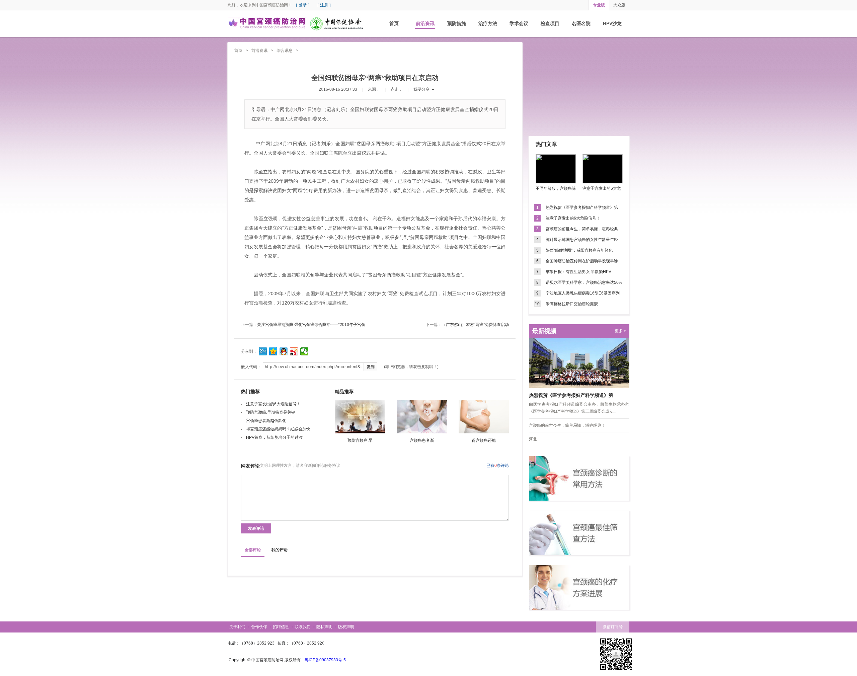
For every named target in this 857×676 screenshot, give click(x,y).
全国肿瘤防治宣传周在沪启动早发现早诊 (582, 261)
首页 (394, 23)
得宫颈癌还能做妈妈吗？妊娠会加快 (278, 429)
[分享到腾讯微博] (263, 351)
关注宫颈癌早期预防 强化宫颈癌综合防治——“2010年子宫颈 (311, 324)
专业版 (599, 5)
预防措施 (456, 23)
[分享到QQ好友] (284, 351)
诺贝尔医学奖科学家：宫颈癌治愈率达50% (584, 282)
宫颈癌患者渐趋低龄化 (266, 420)
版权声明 (346, 626)
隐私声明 (324, 626)
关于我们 (237, 626)
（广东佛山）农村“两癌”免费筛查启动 (475, 324)
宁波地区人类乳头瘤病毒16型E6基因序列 (583, 293)
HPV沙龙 (612, 23)
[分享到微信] (304, 351)
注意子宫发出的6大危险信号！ (273, 404)
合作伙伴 (259, 626)
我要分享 (421, 89)
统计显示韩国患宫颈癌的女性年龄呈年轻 (582, 239)
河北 (533, 439)
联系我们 (303, 626)
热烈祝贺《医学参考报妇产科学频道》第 (582, 207)
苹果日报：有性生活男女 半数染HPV (578, 271)
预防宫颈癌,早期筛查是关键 (270, 412)
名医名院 (581, 23)
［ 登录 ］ (303, 5)
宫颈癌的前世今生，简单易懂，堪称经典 (582, 229)
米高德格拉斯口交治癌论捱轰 (572, 304)
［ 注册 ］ (324, 5)
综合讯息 (285, 50)
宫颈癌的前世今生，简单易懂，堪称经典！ (567, 425)
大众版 (619, 5)
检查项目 (550, 23)
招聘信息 (281, 626)
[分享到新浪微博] (294, 351)
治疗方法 (487, 23)
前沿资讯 (425, 23)
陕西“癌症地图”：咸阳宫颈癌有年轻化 (579, 250)
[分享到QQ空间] (273, 351)
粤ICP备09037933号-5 (325, 660)
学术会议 (519, 23)
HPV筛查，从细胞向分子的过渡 (274, 437)
